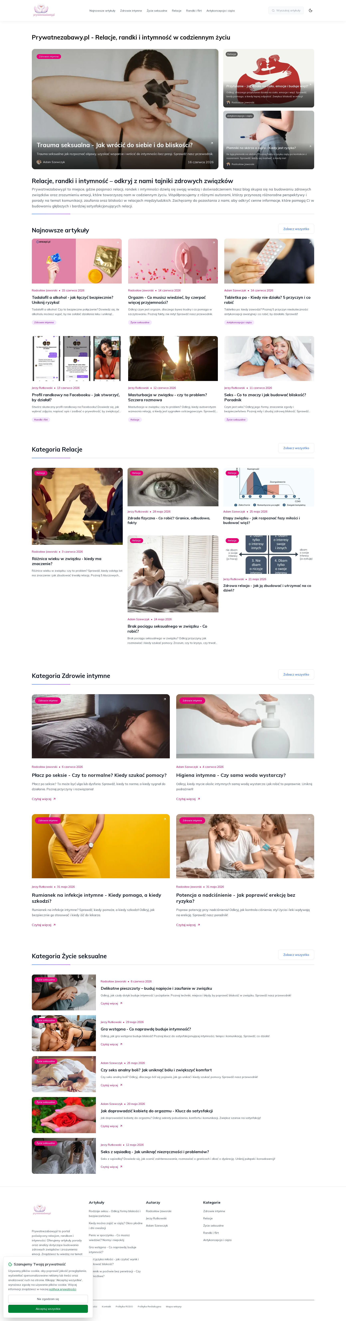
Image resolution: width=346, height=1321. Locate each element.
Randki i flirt (194, 10)
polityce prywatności (62, 1289)
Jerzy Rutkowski (42, 388)
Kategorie (211, 1202)
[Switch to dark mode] (310, 10)
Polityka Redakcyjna (149, 1306)
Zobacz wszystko (296, 229)
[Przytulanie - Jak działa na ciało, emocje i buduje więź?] (268, 78)
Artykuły (96, 1202)
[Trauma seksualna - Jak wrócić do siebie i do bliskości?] (125, 109)
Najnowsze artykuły (102, 10)
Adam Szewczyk (235, 290)
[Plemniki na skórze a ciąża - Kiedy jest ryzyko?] (268, 140)
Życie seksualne (157, 10)
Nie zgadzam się (48, 1299)
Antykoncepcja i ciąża (220, 10)
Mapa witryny (173, 1306)
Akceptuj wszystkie (48, 1309)
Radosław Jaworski (44, 290)
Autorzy (153, 1202)
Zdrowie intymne (131, 10)
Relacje (176, 10)
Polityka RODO (124, 1306)
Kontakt (106, 1306)
